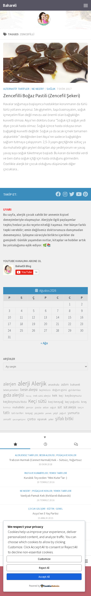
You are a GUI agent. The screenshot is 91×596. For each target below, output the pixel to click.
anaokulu (53, 384)
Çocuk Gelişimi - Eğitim (41, 508)
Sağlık (51, 89)
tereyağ (29, 413)
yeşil (55, 413)
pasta (38, 407)
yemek (48, 413)
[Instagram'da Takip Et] (65, 194)
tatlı (6, 412)
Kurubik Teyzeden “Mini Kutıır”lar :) (45, 478)
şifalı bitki (64, 418)
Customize (44, 559)
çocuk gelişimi (19, 419)
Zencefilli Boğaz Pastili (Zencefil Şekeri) (41, 96)
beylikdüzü (45, 390)
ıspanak (42, 419)
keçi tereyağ (55, 402)
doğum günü (59, 390)
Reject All (44, 568)
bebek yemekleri (11, 390)
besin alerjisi (28, 389)
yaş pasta (39, 413)
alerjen (9, 384)
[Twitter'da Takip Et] (71, 194)
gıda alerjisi (13, 395)
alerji (24, 383)
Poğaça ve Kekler (66, 455)
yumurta (73, 413)
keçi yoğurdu (72, 402)
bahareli (75, 384)
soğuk (53, 407)
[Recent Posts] (45, 444)
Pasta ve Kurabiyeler (36, 473)
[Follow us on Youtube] (78, 194)
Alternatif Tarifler (16, 89)
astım (65, 384)
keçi (61, 395)
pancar (29, 407)
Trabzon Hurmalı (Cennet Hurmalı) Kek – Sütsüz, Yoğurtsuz (45, 460)
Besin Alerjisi (47, 455)
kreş (84, 402)
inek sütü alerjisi (42, 395)
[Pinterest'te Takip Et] (85, 194)
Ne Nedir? (38, 89)
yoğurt (62, 413)
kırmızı (7, 407)
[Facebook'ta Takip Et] (58, 194)
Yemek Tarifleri (58, 473)
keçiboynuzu (73, 395)
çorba (31, 419)
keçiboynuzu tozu (15, 402)
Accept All (44, 577)
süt (60, 407)
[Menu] (85, 5)
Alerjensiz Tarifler (26, 455)
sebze (45, 407)
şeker (51, 419)
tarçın (81, 407)
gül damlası (75, 390)
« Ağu (44, 343)
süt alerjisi (69, 407)
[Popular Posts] (15, 444)
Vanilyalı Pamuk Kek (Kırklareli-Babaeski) (46, 495)
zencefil (7, 419)
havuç (28, 396)
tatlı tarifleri (17, 413)
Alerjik (39, 383)
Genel (59, 508)
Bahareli (10, 5)
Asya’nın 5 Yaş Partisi (45, 513)
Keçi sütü (37, 401)
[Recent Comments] (76, 444)
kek (54, 395)
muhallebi (18, 407)
